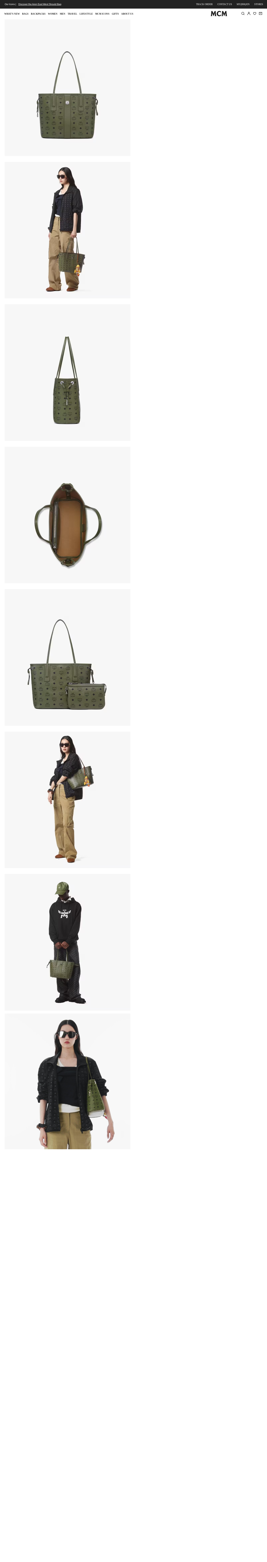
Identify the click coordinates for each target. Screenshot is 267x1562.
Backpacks (38, 13)
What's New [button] (12, 13)
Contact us (224, 4)
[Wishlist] (254, 13)
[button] (67, 87)
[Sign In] (249, 13)
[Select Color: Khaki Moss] (179, 53)
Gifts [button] (115, 13)
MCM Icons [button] (102, 13)
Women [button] (52, 13)
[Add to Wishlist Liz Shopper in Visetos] (237, 24)
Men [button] (62, 13)
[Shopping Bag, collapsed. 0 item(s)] (260, 13)
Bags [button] (25, 13)
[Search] (243, 13)
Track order (204, 4)
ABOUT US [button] (127, 13)
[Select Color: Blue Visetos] (165, 52)
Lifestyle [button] (86, 13)
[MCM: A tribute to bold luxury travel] (219, 15)
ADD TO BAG (198, 75)
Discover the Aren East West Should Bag (39, 4)
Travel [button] (72, 13)
